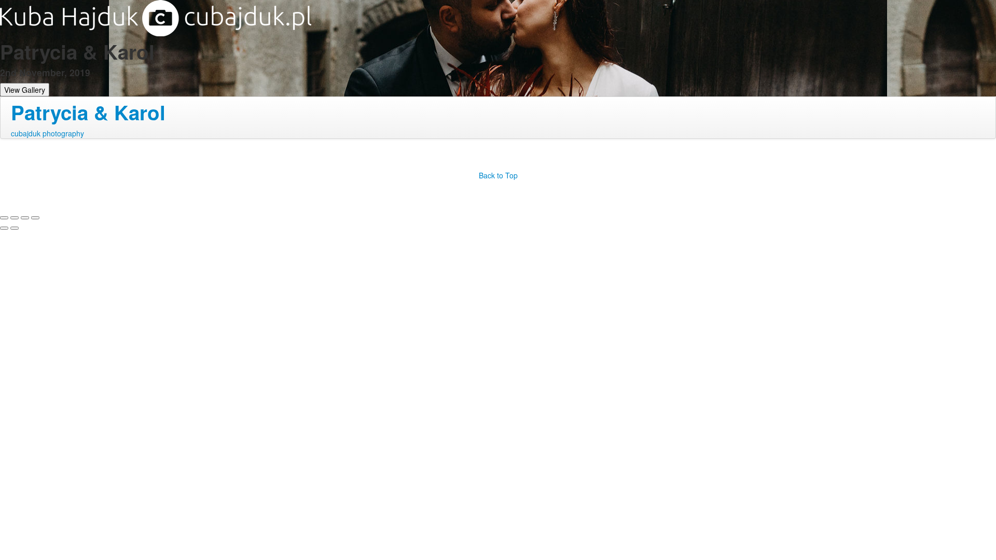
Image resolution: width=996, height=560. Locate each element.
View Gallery (24, 90)
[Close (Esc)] (4, 217)
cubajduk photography (47, 133)
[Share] (14, 217)
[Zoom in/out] (35, 217)
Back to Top (498, 175)
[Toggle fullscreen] (25, 217)
